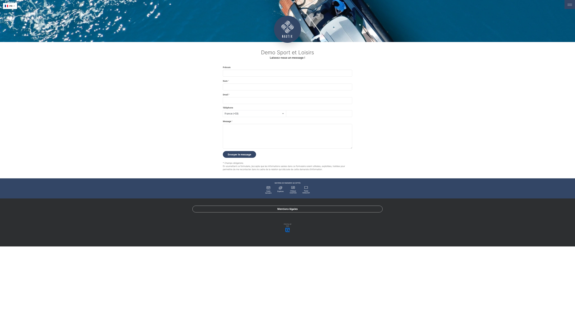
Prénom (227, 67)
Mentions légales (287, 209)
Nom (225, 81)
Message (227, 121)
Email (225, 94)
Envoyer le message (239, 154)
